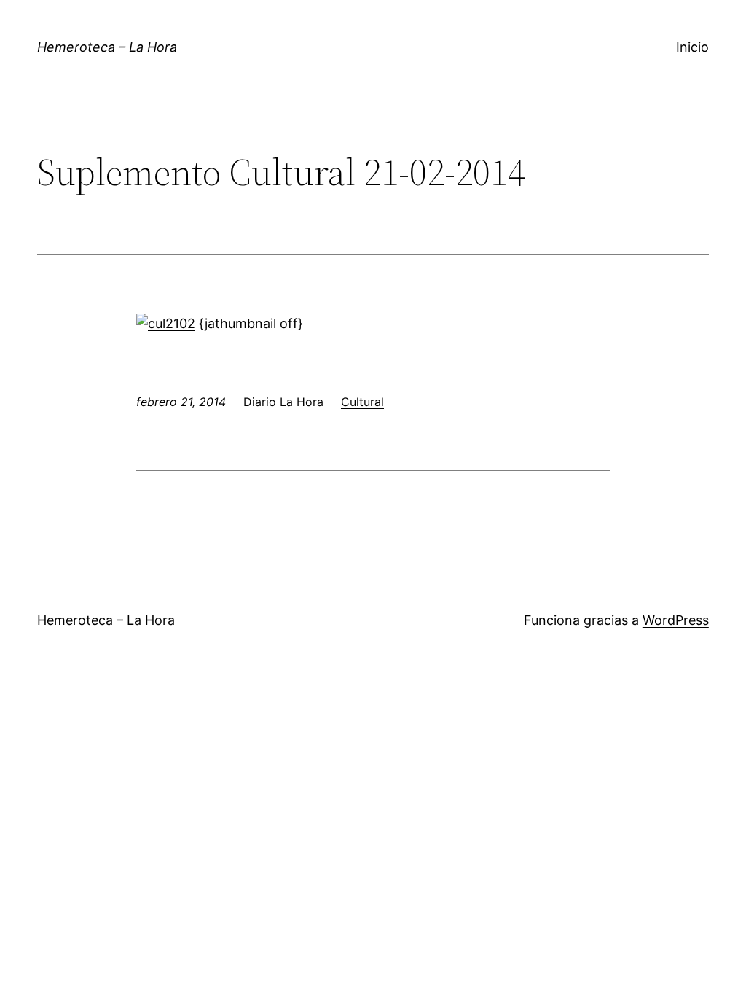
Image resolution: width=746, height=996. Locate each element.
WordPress (676, 620)
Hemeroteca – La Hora (107, 47)
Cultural (362, 401)
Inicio (692, 47)
